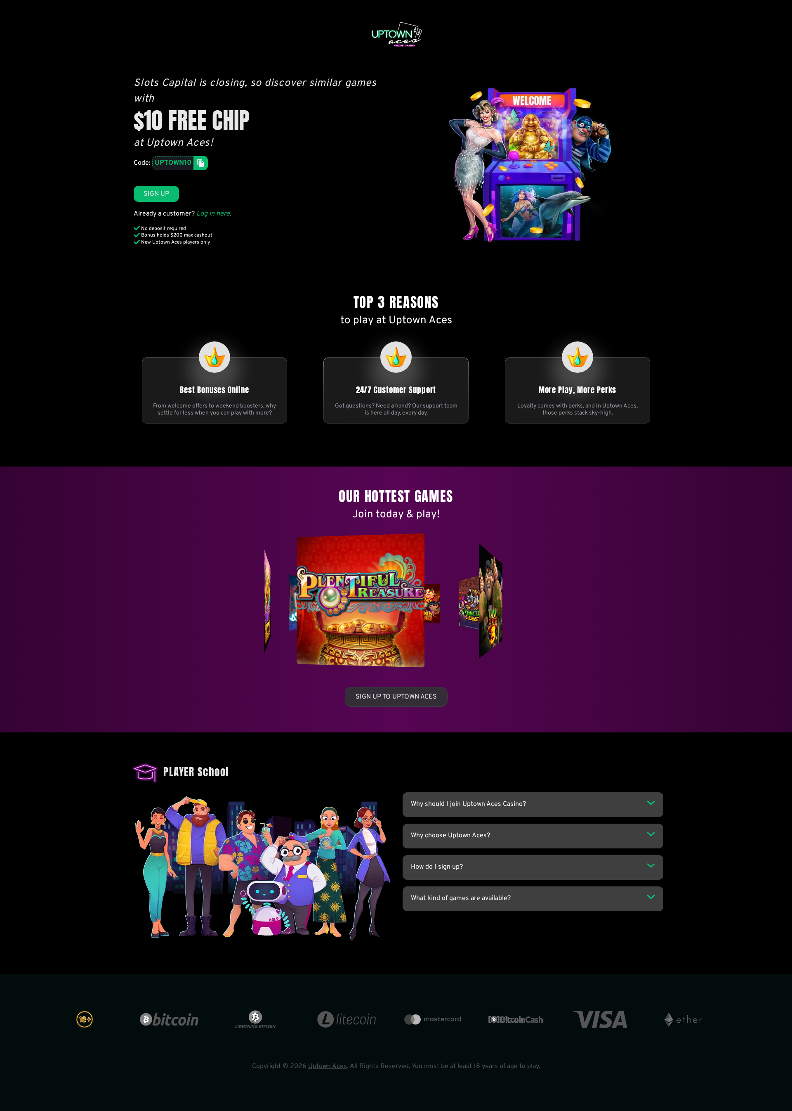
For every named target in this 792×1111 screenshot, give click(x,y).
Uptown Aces (327, 1066)
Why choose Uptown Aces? (450, 835)
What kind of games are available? (461, 898)
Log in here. (213, 214)
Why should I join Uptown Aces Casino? (468, 804)
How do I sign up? (437, 867)
